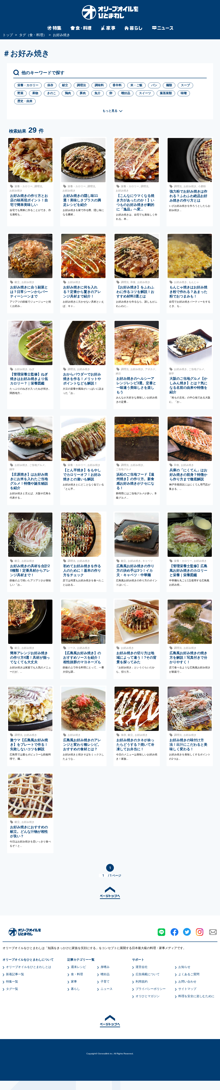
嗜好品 (125, 93)
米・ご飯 (136, 85)
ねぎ (31, 369)
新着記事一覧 (15, 974)
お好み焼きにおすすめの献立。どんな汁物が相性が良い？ (29, 831)
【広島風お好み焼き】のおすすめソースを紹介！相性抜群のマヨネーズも (82, 657)
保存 (50, 85)
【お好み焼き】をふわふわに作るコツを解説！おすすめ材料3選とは (135, 291)
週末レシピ (78, 967)
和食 (133, 282)
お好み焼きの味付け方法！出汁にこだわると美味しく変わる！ (188, 744)
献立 (65, 85)
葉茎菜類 (166, 93)
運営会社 (142, 967)
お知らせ (184, 967)
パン (154, 85)
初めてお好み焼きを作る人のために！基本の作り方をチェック (82, 570)
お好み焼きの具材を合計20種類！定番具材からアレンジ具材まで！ (30, 570)
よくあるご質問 (188, 974)
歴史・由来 (24, 101)
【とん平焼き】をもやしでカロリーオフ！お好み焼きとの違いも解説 (82, 474)
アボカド (150, 369)
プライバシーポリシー (151, 988)
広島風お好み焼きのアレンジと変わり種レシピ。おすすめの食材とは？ (82, 744)
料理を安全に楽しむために (196, 996)
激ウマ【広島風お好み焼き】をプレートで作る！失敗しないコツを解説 (29, 744)
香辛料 (117, 85)
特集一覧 (12, 981)
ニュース (107, 988)
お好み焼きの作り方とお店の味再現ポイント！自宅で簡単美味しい (29, 200)
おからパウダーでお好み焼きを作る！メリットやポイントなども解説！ (82, 378)
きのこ (51, 93)
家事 (74, 981)
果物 (35, 93)
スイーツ (145, 93)
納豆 (118, 373)
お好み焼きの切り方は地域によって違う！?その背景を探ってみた (136, 657)
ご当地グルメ (196, 369)
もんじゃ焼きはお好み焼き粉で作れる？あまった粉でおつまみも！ (188, 291)
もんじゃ (194, 282)
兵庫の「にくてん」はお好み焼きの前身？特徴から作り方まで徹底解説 (188, 474)
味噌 (184, 93)
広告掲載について (148, 974)
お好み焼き (15, 190)
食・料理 (77, 974)
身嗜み (105, 967)
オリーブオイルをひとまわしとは (28, 967)
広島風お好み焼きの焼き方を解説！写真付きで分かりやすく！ (188, 657)
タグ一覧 (12, 988)
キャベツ (147, 560)
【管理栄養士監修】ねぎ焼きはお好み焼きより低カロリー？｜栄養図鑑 (29, 378)
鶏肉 (68, 93)
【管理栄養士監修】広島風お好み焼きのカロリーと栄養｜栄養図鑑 (188, 570)
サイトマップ (187, 988)
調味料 (99, 85)
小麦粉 (202, 186)
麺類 (169, 85)
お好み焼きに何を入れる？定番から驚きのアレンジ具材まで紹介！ (82, 291)
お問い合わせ (187, 981)
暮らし (75, 988)
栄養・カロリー (27, 85)
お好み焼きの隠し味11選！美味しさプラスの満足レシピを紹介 (82, 200)
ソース (71, 647)
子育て (105, 981)
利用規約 (142, 981)
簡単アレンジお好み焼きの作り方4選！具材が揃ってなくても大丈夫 (30, 657)
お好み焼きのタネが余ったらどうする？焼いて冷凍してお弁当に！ (135, 744)
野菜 (20, 93)
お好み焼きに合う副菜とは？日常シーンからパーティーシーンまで (29, 291)
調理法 (81, 85)
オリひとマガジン (148, 996)
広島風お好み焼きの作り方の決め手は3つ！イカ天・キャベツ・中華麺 (135, 570)
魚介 (98, 93)
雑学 (171, 373)
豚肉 (83, 93)
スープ (185, 85)
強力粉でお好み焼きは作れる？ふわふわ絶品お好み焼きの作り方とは (188, 196)
